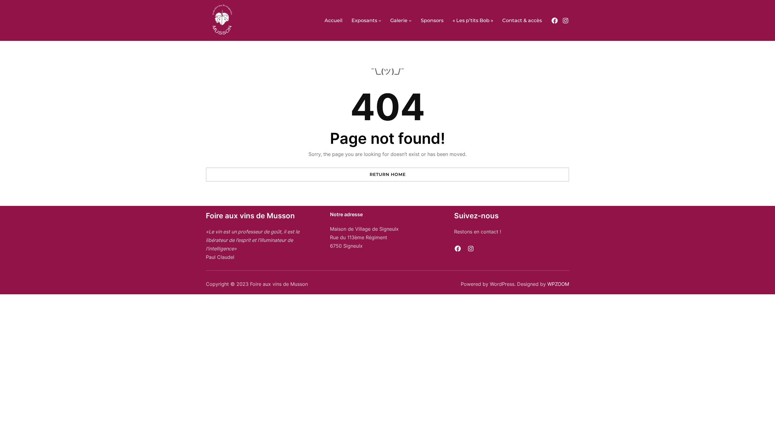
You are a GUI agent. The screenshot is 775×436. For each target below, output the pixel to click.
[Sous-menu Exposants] (379, 20)
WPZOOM (558, 284)
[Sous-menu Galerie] (410, 20)
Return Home (388, 174)
